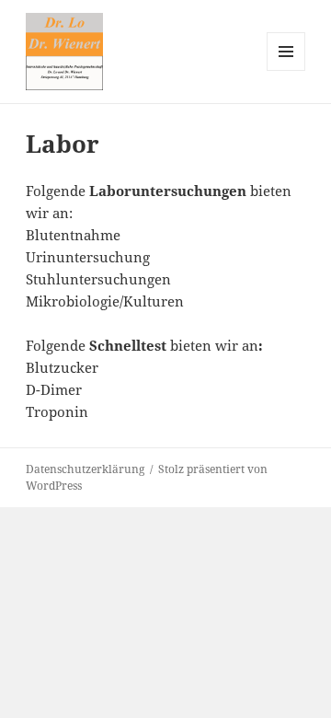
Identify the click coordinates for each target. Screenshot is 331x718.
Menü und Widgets (286, 70)
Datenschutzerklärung (85, 469)
